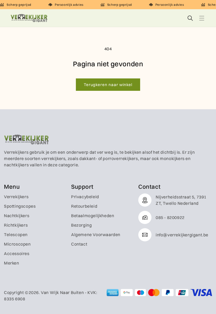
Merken (11, 263)
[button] (202, 18)
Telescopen (16, 234)
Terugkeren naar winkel (108, 84)
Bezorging (81, 225)
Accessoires (17, 253)
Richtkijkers (16, 225)
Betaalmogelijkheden (92, 215)
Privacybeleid (85, 196)
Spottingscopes (20, 206)
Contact (79, 244)
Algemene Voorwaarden (95, 234)
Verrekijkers (16, 196)
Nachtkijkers (16, 215)
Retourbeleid (84, 206)
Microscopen (17, 244)
